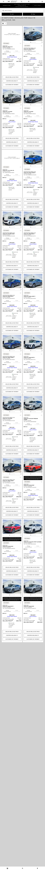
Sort (13, 14)
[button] (12, 77)
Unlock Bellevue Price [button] (11, 77)
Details (16, 51)
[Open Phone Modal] (21, 1)
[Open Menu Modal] (3, 1)
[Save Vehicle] (20, 43)
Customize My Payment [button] (12, 84)
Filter (34, 14)
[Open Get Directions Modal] (35, 1)
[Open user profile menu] (42, 1)
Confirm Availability (12, 80)
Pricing (7, 51)
